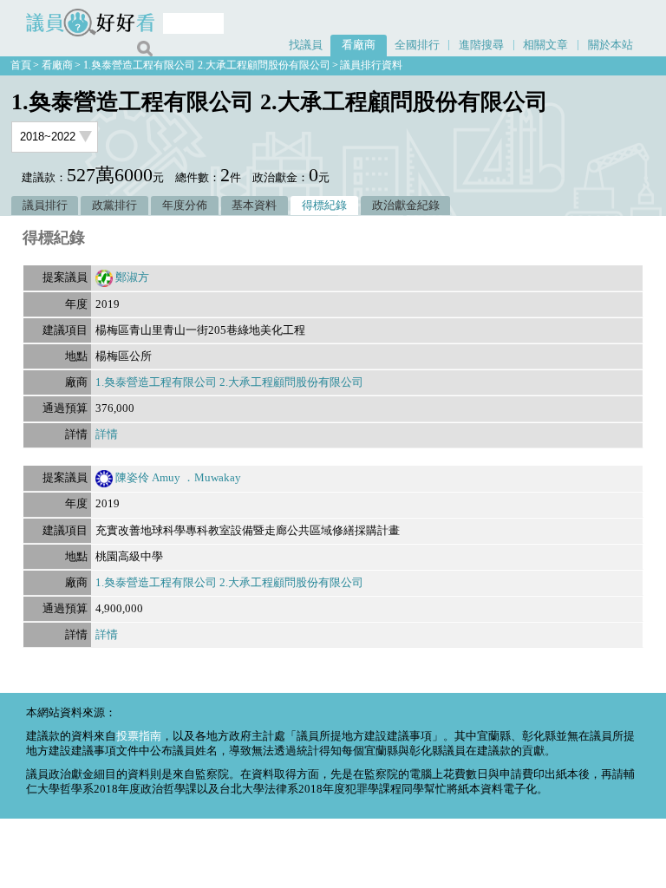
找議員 (306, 45)
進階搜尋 (481, 45)
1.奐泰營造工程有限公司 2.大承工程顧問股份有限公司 (206, 65)
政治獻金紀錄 (406, 205)
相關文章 (545, 45)
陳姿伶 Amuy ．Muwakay (178, 478)
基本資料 (254, 205)
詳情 (106, 434)
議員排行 (45, 205)
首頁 (20, 65)
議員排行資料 (371, 65)
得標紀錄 (324, 205)
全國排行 (417, 45)
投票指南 (138, 736)
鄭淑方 (132, 277)
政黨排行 (114, 205)
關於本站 (610, 45)
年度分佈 (184, 205)
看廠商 (358, 45)
